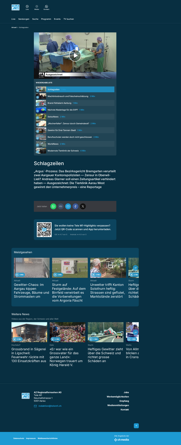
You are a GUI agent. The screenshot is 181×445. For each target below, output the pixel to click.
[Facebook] (75, 206)
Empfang (124, 401)
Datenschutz (18, 438)
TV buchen (69, 19)
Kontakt (125, 409)
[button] (61, 206)
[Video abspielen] (75, 55)
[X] (83, 206)
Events (57, 19)
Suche (35, 19)
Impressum (31, 438)
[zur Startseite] (15, 7)
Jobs (126, 392)
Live (13, 19)
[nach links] (14, 268)
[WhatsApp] (53, 206)
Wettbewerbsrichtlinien (48, 438)
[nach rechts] (135, 268)
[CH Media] (121, 439)
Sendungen (23, 19)
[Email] (68, 206)
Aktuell (14, 27)
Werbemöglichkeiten (118, 396)
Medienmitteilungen (118, 405)
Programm (46, 19)
